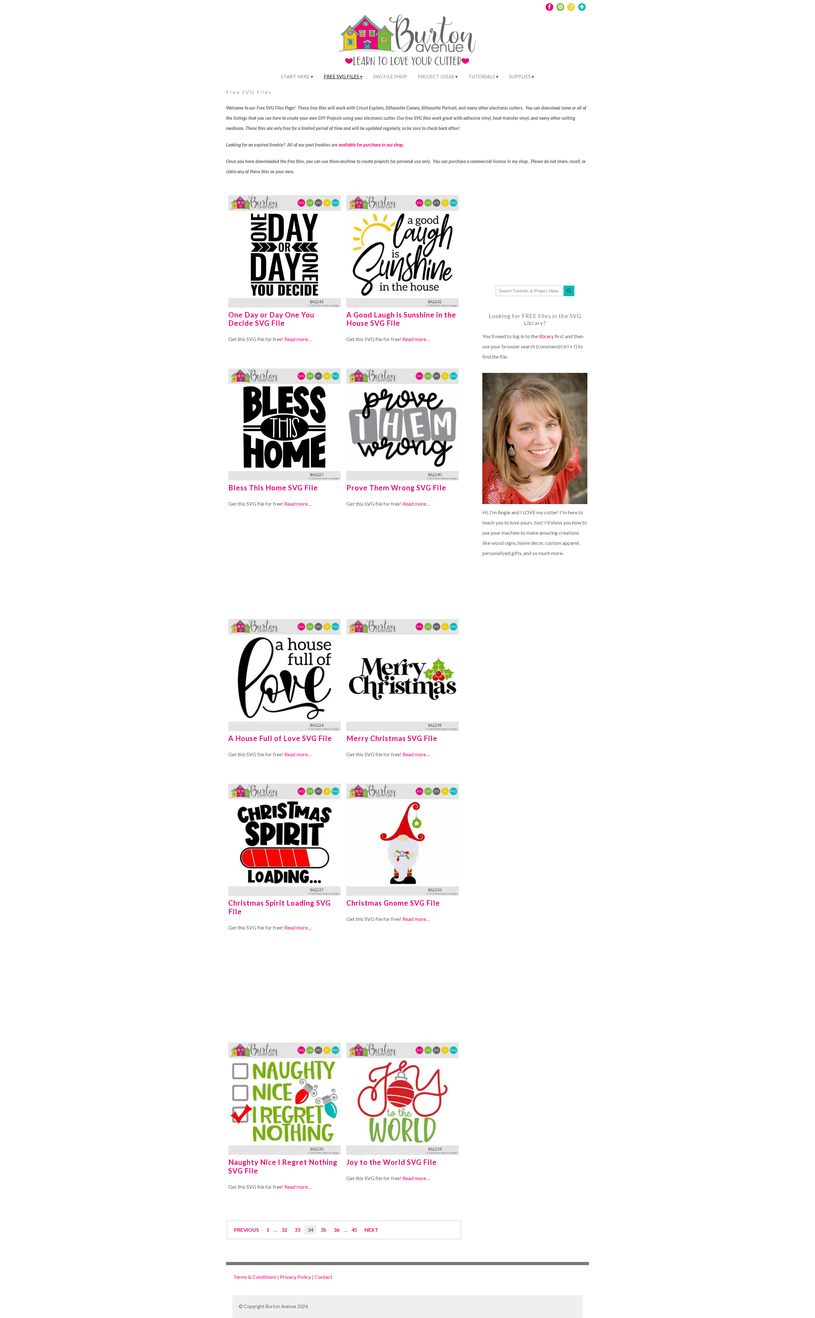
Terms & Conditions (254, 1277)
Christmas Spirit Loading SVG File (279, 907)
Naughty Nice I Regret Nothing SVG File (282, 1166)
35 (323, 1230)
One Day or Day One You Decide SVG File (271, 319)
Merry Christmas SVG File (391, 738)
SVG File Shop (390, 76)
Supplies (520, 76)
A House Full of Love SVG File (280, 738)
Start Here (295, 76)
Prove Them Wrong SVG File (396, 487)
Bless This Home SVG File (273, 487)
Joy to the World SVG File (391, 1162)
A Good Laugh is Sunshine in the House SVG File (401, 319)
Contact (323, 1277)
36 (336, 1230)
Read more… (298, 339)
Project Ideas (436, 76)
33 (297, 1230)
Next (371, 1230)
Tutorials (481, 76)
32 (284, 1230)
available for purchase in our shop (370, 144)
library (546, 336)
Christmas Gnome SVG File (393, 903)
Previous (246, 1230)
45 (354, 1230)
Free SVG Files (341, 76)
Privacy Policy (295, 1277)
